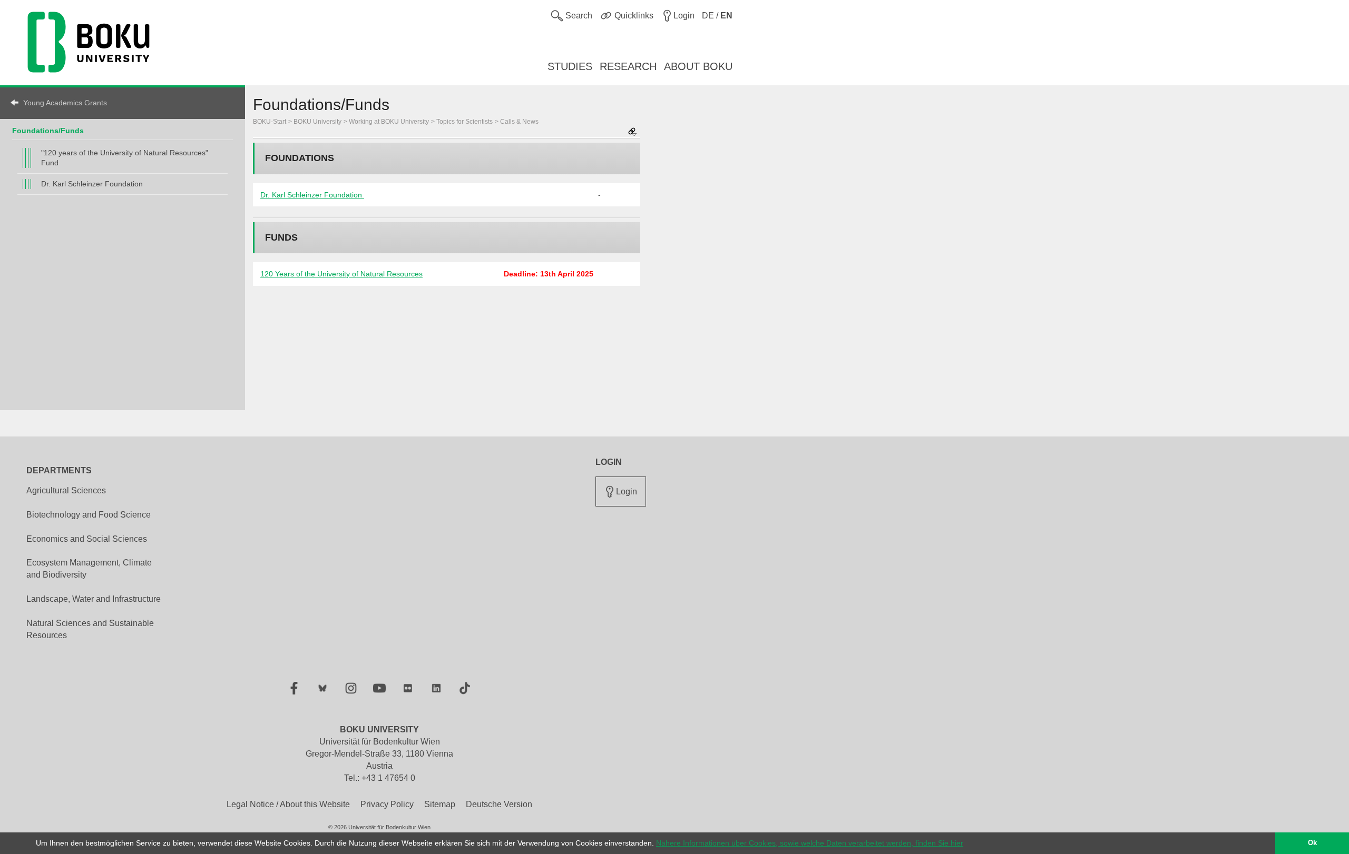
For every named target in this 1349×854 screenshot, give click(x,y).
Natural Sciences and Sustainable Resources (90, 629)
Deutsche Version (499, 804)
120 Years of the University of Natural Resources (341, 274)
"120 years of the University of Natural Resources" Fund (124, 157)
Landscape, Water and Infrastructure (93, 598)
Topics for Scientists (464, 121)
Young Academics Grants (65, 102)
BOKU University (317, 121)
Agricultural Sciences (66, 490)
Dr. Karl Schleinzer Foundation (92, 184)
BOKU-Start (269, 121)
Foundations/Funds (48, 130)
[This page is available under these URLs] (632, 132)
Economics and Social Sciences (86, 538)
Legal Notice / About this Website (288, 804)
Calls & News (519, 121)
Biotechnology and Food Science (88, 514)
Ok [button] (1312, 843)
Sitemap (439, 804)
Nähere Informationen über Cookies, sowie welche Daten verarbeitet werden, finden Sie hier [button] (809, 843)
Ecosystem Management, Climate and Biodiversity (89, 568)
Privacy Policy (387, 804)
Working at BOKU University (389, 121)
